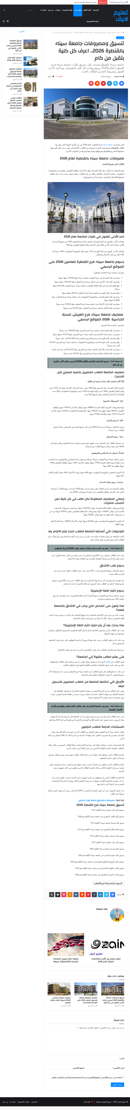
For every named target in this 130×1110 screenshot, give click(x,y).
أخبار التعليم (87, 10)
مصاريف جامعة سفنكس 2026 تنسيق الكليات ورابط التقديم (61, 1000)
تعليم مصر (77, 10)
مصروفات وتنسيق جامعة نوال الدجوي (96, 800)
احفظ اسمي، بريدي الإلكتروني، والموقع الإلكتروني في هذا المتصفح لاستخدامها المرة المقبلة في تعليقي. (86, 1077)
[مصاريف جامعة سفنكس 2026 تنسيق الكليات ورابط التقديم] (59, 988)
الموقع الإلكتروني (78, 1068)
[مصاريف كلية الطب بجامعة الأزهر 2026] (30, 61)
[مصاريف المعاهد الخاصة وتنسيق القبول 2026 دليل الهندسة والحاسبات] (85, 988)
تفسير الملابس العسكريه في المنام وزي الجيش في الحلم (14, 87)
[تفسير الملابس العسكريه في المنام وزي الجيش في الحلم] (30, 87)
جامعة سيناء (108, 144)
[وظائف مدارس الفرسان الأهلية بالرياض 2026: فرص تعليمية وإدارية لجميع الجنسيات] (30, 101)
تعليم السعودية (67, 10)
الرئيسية (96, 10)
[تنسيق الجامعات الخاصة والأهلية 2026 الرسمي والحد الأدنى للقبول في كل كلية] (112, 988)
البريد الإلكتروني (118, 1068)
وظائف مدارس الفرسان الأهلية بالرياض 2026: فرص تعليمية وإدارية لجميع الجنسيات (14, 103)
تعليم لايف (86, 1102)
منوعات (58, 10)
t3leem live (118, 76)
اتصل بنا (43, 10)
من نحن (50, 10)
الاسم (121, 1058)
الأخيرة (21, 31)
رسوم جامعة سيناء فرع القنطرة (107, 883)
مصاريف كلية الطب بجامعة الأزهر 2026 (14, 59)
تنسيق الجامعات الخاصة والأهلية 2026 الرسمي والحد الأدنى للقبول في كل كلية (113, 1000)
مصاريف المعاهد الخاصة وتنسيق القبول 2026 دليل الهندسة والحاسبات (72, 2)
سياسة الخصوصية (93, 21)
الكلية (108, 662)
